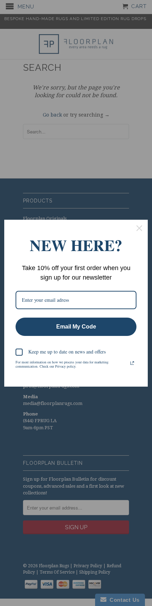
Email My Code (76, 327)
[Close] (139, 228)
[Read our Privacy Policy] (132, 363)
